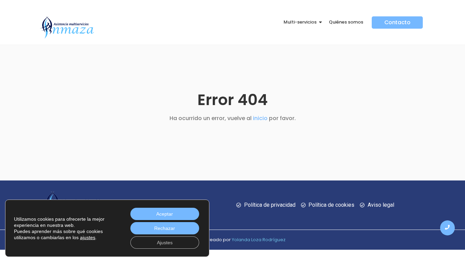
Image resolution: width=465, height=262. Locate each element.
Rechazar (164, 228)
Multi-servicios (300, 22)
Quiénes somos (346, 22)
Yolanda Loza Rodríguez (259, 239)
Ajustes (165, 242)
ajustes (87, 237)
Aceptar (164, 214)
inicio (260, 118)
